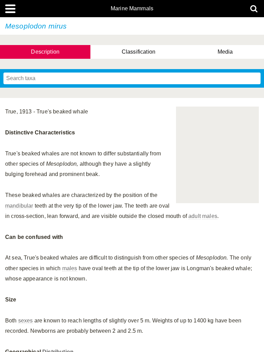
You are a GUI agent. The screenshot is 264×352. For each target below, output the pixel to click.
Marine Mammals (132, 8)
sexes (25, 320)
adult (194, 216)
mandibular (19, 206)
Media (225, 52)
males (209, 216)
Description (45, 52)
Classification (138, 52)
